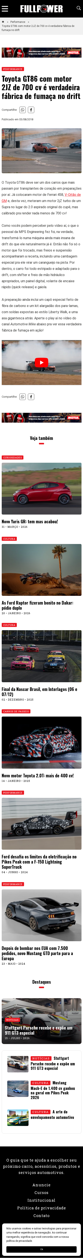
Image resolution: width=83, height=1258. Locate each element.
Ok (41, 1249)
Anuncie (41, 1184)
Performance (18, 21)
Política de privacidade (41, 1207)
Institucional (41, 1200)
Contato (41, 1215)
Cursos (41, 1192)
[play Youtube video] (42, 362)
